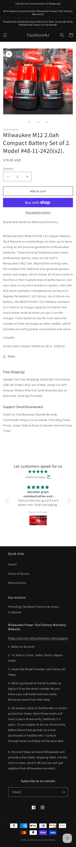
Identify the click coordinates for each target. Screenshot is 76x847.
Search (12, 564)
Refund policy (17, 583)
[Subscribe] (63, 792)
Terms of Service (18, 573)
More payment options (38, 212)
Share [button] (11, 356)
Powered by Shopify (47, 840)
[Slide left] (29, 122)
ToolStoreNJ (32, 840)
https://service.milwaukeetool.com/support (38, 638)
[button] (5, 35)
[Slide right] (47, 122)
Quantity (8, 168)
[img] (38, 471)
